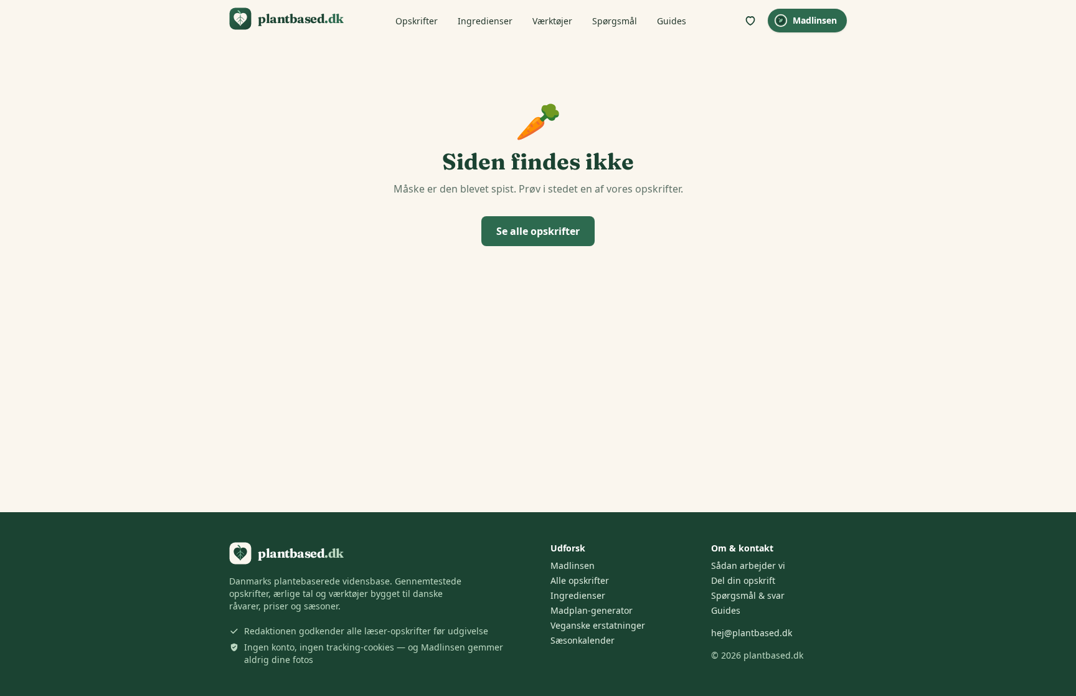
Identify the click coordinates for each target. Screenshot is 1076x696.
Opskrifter (416, 21)
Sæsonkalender (582, 640)
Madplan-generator (591, 610)
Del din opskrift (743, 580)
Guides (671, 21)
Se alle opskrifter (538, 231)
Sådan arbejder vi (748, 565)
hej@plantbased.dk (751, 633)
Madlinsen (815, 20)
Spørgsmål (614, 21)
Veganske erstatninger (597, 625)
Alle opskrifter (579, 580)
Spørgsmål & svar (748, 595)
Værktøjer (552, 21)
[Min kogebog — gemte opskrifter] (750, 20)
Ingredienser (485, 21)
